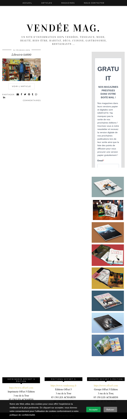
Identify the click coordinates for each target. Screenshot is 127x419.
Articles (46, 3)
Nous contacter (94, 3)
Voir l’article (21, 86)
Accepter (93, 409)
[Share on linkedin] (4, 97)
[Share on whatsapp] (36, 94)
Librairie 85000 (21, 54)
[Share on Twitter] (25, 94)
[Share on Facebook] (21, 94)
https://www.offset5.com (21, 387)
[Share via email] (18, 94)
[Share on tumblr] (32, 94)
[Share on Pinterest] (29, 94)
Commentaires (32, 100)
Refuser (110, 409)
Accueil (27, 3)
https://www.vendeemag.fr (63, 385)
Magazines (68, 3)
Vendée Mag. (63, 28)
